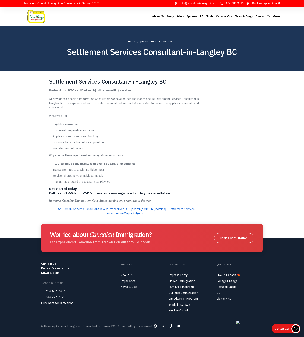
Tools (209, 16)
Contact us (49, 264)
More (276, 16)
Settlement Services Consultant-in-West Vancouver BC (93, 209)
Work (180, 16)
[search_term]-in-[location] (148, 209)
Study (170, 16)
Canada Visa (224, 16)
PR (202, 16)
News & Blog (50, 273)
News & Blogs (244, 16)
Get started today (63, 189)
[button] (286, 328)
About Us (158, 16)
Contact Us (262, 16)
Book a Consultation (55, 268)
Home (132, 41)
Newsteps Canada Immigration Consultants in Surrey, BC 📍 (62, 3)
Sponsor (192, 16)
